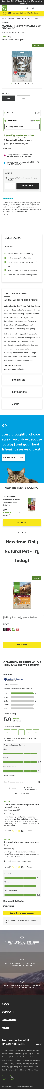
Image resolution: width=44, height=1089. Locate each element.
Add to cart (22, 645)
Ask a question (21, 39)
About (15, 404)
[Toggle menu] (39, 7)
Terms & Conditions (17, 1070)
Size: (3, 93)
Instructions (19, 392)
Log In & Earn (9, 458)
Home (4, 18)
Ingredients (18, 380)
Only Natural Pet (13, 1086)
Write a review (7, 39)
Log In (10, 180)
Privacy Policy (33, 1070)
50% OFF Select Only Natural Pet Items (25, 1)
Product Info (19, 293)
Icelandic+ (5, 22)
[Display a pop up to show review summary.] (20, 513)
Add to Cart (22, 522)
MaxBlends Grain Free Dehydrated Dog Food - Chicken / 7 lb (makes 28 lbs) (20, 618)
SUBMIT (39, 1044)
